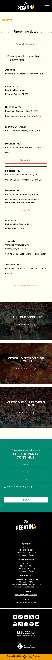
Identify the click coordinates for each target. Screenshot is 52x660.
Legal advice (26, 658)
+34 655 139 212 (26, 582)
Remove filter (16, 59)
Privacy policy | (39, 656)
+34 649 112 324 (26, 550)
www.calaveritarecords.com (26, 587)
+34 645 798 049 (26, 566)
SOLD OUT (26, 159)
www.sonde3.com (26, 555)
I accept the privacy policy (19, 486)
